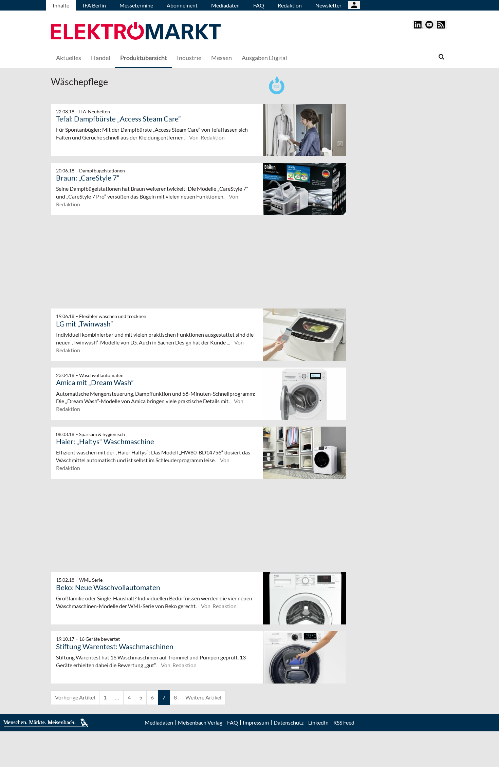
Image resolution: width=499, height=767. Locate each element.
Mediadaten (225, 5)
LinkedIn (318, 722)
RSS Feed (343, 722)
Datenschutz (288, 722)
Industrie (189, 57)
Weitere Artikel (203, 697)
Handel (100, 57)
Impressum (256, 722)
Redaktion (290, 5)
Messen (221, 57)
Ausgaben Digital (264, 57)
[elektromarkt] (136, 32)
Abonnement (182, 5)
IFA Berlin (94, 5)
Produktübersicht (143, 57)
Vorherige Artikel (75, 697)
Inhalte (61, 5)
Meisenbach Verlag (200, 722)
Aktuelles (68, 57)
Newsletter (328, 5)
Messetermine (136, 5)
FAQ (258, 5)
